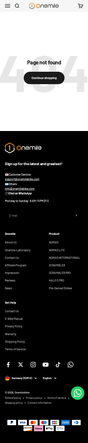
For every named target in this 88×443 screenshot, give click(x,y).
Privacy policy (34, 397)
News (8, 288)
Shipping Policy (15, 341)
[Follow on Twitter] (20, 364)
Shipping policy (14, 402)
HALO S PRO (56, 280)
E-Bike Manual (14, 318)
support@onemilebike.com (22, 179)
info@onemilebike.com (19, 188)
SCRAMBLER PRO (60, 272)
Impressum (12, 272)
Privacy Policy (13, 326)
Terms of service (56, 397)
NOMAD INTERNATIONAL (64, 257)
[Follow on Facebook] (8, 364)
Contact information (40, 402)
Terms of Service (15, 349)
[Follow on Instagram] (33, 364)
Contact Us (12, 257)
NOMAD (53, 242)
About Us (11, 242)
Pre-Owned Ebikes (60, 288)
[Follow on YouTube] (45, 364)
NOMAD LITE (57, 250)
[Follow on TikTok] (58, 364)
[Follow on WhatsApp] (70, 364)
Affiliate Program (15, 265)
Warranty (10, 334)
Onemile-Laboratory (18, 250)
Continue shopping (44, 78)
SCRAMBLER (57, 265)
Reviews (10, 280)
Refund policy (13, 397)
